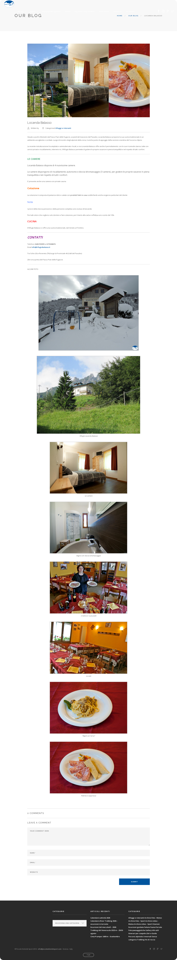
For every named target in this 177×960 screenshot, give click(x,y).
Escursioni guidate (51, 11)
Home (119, 16)
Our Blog (133, 16)
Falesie (147, 927)
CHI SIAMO (130, 11)
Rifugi (68, 11)
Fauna (152, 927)
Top (88, 955)
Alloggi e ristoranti (84, 11)
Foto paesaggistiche (136, 930)
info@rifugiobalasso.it (41, 247)
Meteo (21, 11)
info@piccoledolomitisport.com (49, 949)
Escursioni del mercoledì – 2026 (103, 927)
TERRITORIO (104, 11)
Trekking (140, 939)
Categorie (57, 918)
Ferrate (159, 927)
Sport (33, 11)
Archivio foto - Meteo (153, 918)
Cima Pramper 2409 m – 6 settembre (105, 936)
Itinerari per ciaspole (137, 933)
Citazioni (156, 924)
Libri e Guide (151, 933)
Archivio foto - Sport (136, 921)
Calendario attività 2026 (100, 918)
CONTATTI (117, 11)
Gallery (149, 930)
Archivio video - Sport (143, 924)
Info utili (155, 930)
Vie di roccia (150, 939)
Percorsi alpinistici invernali (139, 936)
